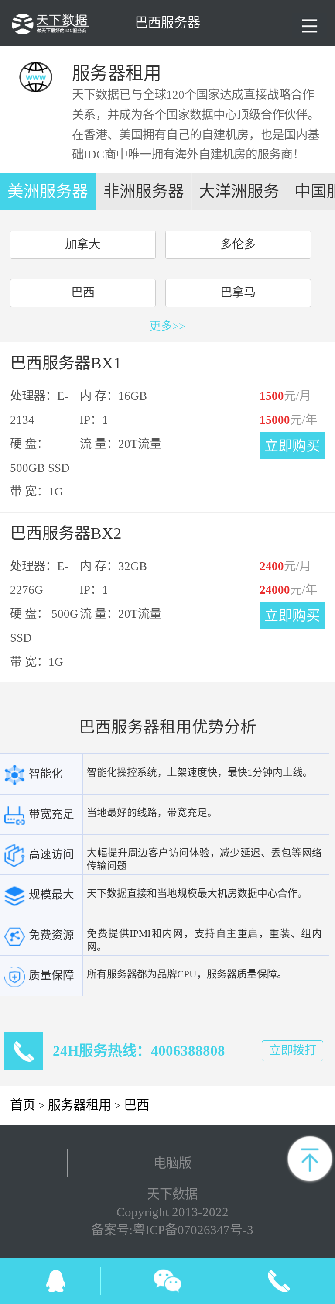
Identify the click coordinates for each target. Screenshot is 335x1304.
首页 (22, 1105)
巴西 (83, 292)
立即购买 (292, 446)
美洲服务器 (47, 191)
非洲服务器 (143, 191)
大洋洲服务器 (239, 196)
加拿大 (82, 244)
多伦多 (238, 244)
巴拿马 (238, 292)
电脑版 (172, 1163)
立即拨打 (292, 1050)
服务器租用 (79, 1105)
